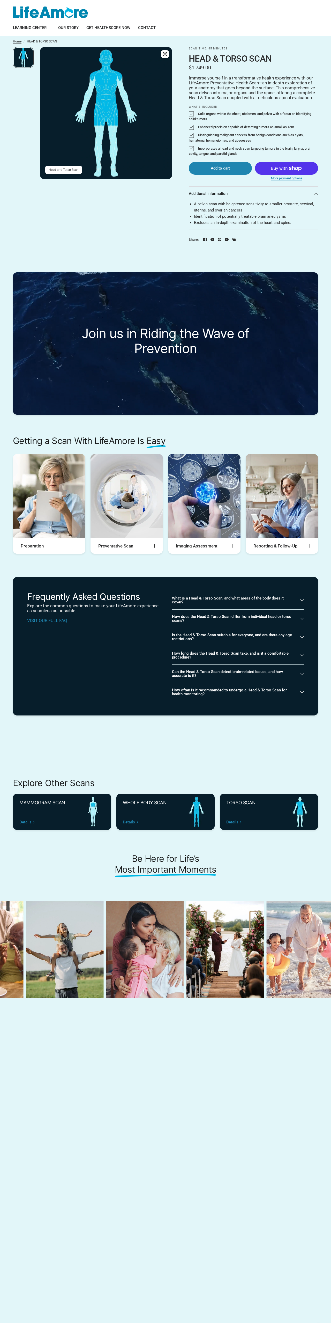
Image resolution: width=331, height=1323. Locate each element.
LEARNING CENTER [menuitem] (30, 27)
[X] (212, 239)
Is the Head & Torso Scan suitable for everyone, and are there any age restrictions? (232, 637)
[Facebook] (205, 239)
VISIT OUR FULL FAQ (47, 620)
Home (17, 41)
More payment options (286, 178)
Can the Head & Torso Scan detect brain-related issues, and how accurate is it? (227, 673)
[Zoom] (165, 54)
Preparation (32, 546)
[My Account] (312, 12)
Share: (194, 239)
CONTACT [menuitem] (147, 27)
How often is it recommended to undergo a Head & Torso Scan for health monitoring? (229, 692)
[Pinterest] (219, 239)
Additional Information (208, 193)
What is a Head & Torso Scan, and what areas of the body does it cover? (228, 600)
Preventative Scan (115, 546)
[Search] (307, 12)
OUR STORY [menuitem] (68, 27)
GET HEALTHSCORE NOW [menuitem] (108, 27)
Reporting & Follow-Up (275, 546)
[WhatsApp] (227, 239)
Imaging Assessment (196, 546)
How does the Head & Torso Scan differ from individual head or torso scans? (231, 618)
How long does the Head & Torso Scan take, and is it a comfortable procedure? (230, 655)
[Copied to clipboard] (234, 239)
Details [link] (25, 822)
